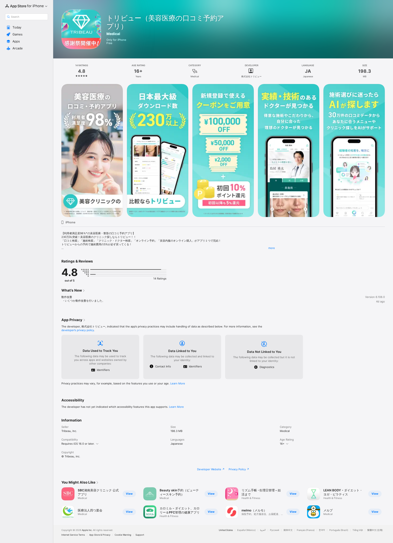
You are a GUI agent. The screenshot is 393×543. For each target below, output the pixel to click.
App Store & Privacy (99, 535)
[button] (26, 27)
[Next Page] (389, 150)
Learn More (177, 383)
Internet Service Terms (73, 535)
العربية (263, 530)
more (271, 248)
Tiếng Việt (357, 530)
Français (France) (306, 530)
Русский (274, 530)
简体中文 (287, 530)
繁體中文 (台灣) (375, 530)
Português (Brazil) (338, 530)
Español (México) (246, 530)
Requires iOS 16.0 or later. (78, 443)
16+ (282, 443)
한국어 (322, 530)
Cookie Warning (123, 535)
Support (140, 535)
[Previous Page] (57, 150)
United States (226, 530)
